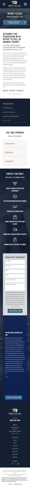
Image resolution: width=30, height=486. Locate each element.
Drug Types (15, 454)
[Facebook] (12, 464)
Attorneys (15, 445)
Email (7, 275)
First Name (8, 261)
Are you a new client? (10, 279)
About (15, 443)
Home (15, 440)
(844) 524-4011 (15, 420)
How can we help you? (11, 284)
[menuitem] (15, 108)
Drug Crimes (15, 448)
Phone (7, 270)
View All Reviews (12, 397)
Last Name (8, 265)
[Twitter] (15, 464)
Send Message (13, 311)
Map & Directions (15, 433)
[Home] (14, 4)
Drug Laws (15, 451)
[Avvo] (18, 464)
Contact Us (15, 457)
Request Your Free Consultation (14, 22)
